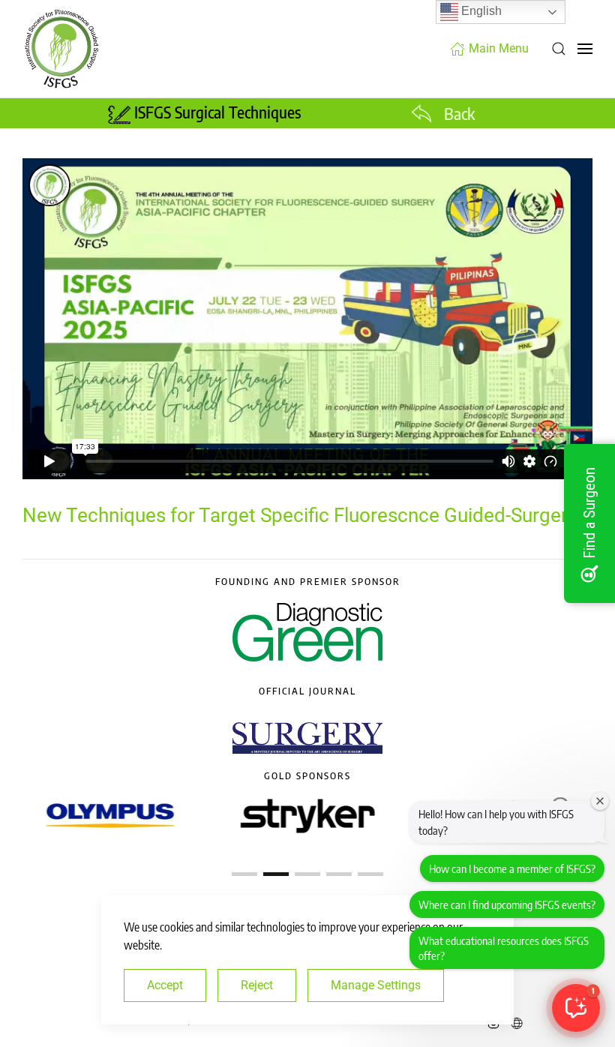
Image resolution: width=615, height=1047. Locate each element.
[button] (558, 49)
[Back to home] (61, 49)
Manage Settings (376, 985)
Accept (165, 985)
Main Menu (499, 48)
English (480, 10)
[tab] (244, 874)
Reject (257, 985)
